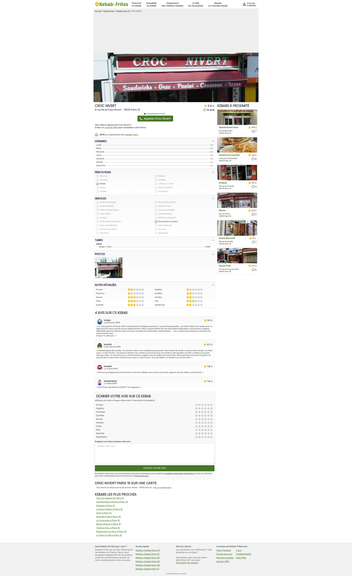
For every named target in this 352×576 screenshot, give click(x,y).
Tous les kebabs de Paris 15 (110, 498)
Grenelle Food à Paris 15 (108, 516)
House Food (225, 265)
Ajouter (218, 4)
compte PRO (111, 127)
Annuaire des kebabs (111, 4)
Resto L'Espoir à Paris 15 (108, 524)
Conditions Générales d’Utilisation (179, 473)
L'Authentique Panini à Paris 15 (112, 502)
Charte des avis (141, 476)
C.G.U (239, 550)
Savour (222, 210)
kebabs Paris (131, 134)
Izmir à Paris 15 (104, 513)
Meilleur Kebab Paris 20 (148, 561)
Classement (172, 4)
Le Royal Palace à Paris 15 (109, 509)
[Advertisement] (176, 33)
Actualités (151, 4)
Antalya (223, 182)
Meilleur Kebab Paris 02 (148, 557)
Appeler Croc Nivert (157, 118)
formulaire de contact (187, 562)
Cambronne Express (229, 155)
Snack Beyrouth (227, 238)
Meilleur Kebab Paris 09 (148, 550)
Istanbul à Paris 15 (105, 505)
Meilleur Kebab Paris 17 (147, 569)
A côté (195, 4)
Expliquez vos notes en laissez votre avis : (113, 441)
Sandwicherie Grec (228, 127)
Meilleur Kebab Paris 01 (147, 554)
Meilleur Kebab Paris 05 (148, 565)
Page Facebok (223, 550)
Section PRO (222, 561)
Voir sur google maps (162, 487)
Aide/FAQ (241, 557)
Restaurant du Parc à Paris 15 (111, 531)
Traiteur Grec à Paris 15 (108, 528)
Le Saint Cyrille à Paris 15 (109, 535)
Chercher (136, 4)
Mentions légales (225, 557)
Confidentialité (243, 554)
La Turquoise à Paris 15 (108, 520)
